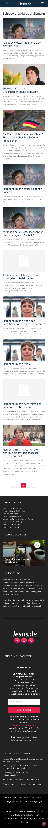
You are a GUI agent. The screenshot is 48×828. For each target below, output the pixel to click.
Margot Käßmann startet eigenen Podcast (22, 190)
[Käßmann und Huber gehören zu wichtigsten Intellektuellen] (24, 261)
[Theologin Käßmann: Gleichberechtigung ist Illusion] (24, 74)
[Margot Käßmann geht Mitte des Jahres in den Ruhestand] (24, 389)
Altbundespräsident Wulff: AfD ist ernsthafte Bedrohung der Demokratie (21, 767)
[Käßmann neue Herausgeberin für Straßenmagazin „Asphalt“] (24, 218)
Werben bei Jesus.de (11, 527)
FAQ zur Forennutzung (12, 522)
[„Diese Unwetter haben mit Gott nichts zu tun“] (24, 28)
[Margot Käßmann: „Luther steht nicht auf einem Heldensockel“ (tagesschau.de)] (24, 435)
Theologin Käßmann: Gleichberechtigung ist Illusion (20, 90)
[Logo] (22, 633)
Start (4, 10)
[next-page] (34, 485)
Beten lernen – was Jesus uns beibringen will (21, 780)
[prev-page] (13, 485)
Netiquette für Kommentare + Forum (18, 519)
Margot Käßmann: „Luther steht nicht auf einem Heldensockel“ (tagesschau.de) (21, 453)
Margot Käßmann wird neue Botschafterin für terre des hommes (24, 322)
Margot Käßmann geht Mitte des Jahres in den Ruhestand (22, 405)
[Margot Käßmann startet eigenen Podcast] (24, 174)
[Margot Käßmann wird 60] (24, 350)
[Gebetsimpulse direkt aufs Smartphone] (24, 553)
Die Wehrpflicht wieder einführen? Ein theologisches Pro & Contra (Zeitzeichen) (23, 137)
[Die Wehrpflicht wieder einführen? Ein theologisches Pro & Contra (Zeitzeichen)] (24, 120)
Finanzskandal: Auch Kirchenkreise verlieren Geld (23, 784)
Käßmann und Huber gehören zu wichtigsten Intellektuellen (22, 276)
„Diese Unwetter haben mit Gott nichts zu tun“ (22, 44)
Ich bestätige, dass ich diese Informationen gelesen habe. (24, 738)
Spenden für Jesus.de (11, 524)
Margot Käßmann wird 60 (18, 364)
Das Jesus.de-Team (11, 514)
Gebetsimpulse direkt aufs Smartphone (18, 560)
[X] (31, 641)
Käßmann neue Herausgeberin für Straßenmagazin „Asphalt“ (23, 233)
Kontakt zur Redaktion (12, 508)
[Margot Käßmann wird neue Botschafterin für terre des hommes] (24, 306)
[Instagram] (24, 641)
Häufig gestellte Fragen (12, 516)
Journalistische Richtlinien (14, 511)
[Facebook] (17, 641)
